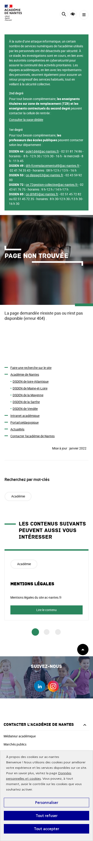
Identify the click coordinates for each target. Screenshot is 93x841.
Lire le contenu (46, 610)
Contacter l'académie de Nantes (32, 436)
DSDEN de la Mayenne (28, 395)
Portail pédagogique (24, 422)
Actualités (17, 429)
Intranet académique (25, 415)
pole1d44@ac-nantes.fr (42, 151)
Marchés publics (15, 744)
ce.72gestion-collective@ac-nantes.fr (52, 184)
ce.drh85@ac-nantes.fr (42, 194)
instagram (53, 686)
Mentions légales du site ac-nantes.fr (36, 597)
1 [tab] (35, 632)
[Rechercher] (64, 14)
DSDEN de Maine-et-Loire (30, 388)
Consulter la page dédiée (26, 119)
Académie (18, 496)
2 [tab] (46, 632)
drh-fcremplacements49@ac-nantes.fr (52, 165)
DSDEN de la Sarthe (26, 402)
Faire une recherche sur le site (30, 368)
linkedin (39, 686)
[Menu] (83, 14)
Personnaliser (46, 802)
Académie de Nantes (24, 374)
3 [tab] (58, 632)
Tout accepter (46, 828)
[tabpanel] (46, 584)
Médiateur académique (20, 736)
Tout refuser (47, 815)
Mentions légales (32, 584)
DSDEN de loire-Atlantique (31, 381)
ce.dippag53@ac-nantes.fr (44, 175)
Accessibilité (73, 14)
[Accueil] (17, 13)
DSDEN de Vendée (25, 408)
